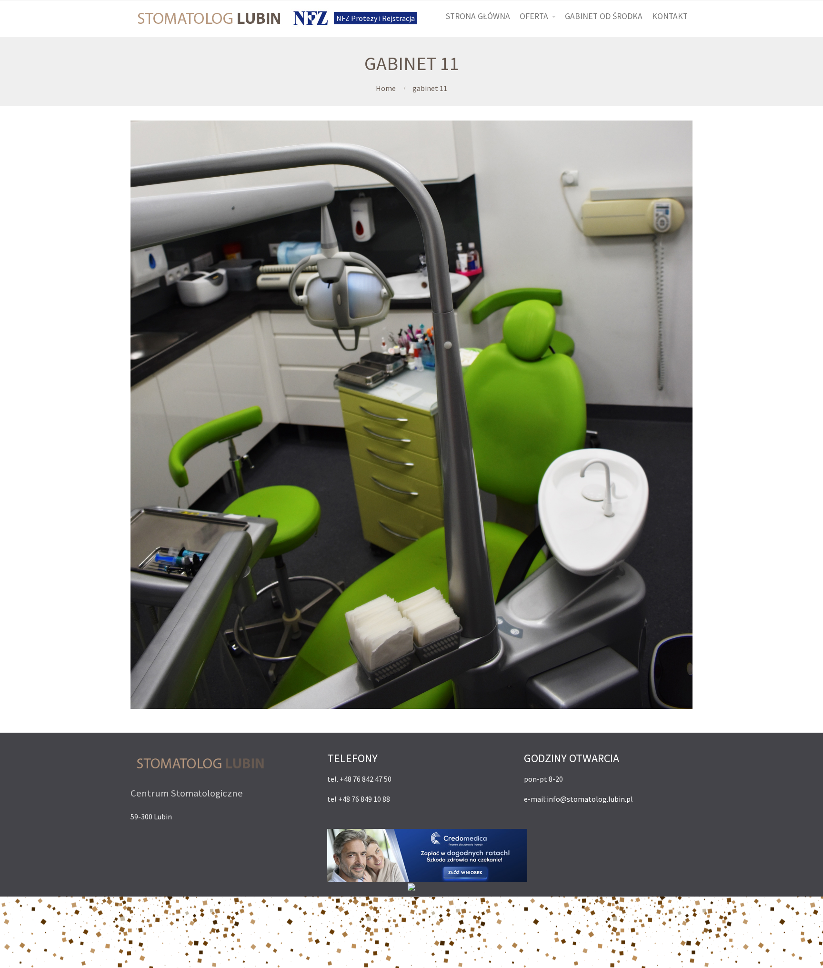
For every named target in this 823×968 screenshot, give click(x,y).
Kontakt (670, 16)
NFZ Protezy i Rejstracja (375, 18)
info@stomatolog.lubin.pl (590, 799)
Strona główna (478, 16)
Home (386, 88)
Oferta (534, 16)
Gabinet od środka (603, 16)
